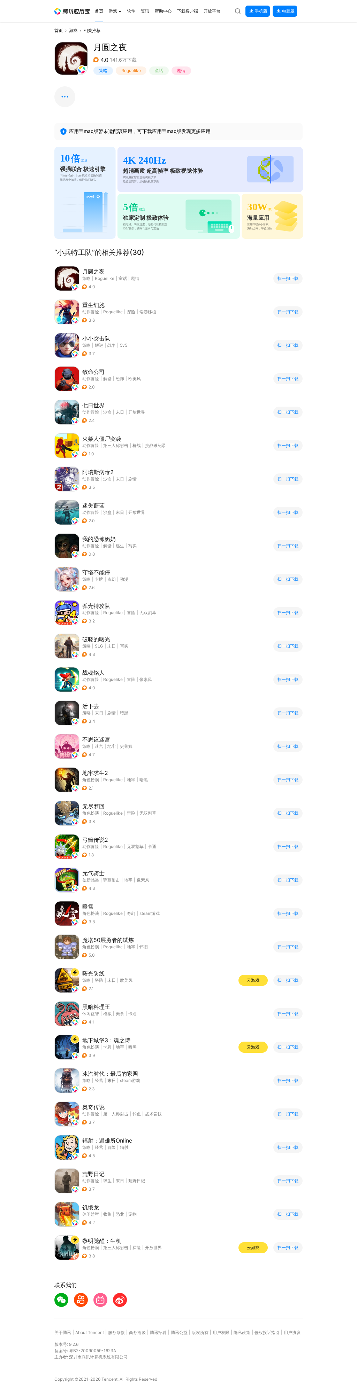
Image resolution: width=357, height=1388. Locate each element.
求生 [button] (107, 1180)
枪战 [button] (136, 445)
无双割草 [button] (147, 612)
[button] (72, 11)
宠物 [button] (132, 1214)
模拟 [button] (107, 1013)
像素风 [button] (145, 679)
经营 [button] (99, 1080)
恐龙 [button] (120, 1214)
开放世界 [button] (136, 412)
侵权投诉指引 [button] (267, 1332)
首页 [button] (58, 30)
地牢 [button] (111, 746)
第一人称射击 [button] (115, 1113)
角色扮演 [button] (90, 779)
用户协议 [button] (292, 1332)
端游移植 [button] (147, 311)
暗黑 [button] (124, 712)
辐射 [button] (124, 1147)
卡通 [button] (152, 846)
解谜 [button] (99, 345)
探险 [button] (131, 311)
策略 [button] (103, 70)
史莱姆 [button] (126, 746)
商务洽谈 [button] (137, 1332)
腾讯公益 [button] (179, 1332)
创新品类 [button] (90, 880)
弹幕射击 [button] (111, 880)
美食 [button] (120, 1013)
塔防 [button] (99, 980)
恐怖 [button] (120, 378)
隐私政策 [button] (242, 1332)
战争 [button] (111, 345)
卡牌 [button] (99, 579)
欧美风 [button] (134, 378)
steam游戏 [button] (149, 913)
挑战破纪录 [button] (155, 445)
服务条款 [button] (116, 1332)
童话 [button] (159, 70)
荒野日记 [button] (136, 1180)
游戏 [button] (73, 30)
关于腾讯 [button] (62, 1332)
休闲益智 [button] (90, 1013)
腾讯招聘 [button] (158, 1332)
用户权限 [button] (221, 1332)
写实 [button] (132, 545)
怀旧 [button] (143, 946)
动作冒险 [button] (90, 311)
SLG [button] (99, 646)
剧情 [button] (181, 70)
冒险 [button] (131, 612)
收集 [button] (107, 1214)
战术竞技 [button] (153, 1113)
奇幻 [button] (111, 579)
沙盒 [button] (107, 412)
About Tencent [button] (89, 1332)
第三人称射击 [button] (115, 445)
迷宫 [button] (99, 746)
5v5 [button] (123, 345)
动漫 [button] (124, 579)
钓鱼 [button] (136, 1113)
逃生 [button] (120, 545)
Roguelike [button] (131, 70)
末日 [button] (120, 412)
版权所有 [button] (200, 1332)
